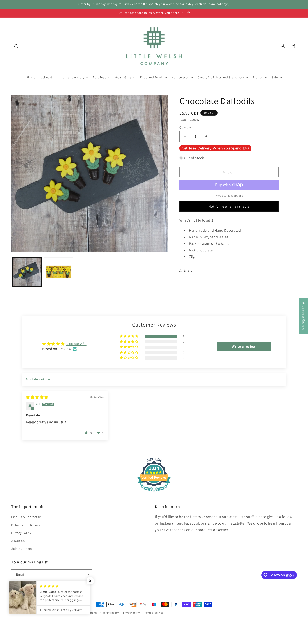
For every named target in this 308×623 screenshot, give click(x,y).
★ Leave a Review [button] (303, 316)
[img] (37, 397)
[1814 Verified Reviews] (154, 492)
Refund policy (111, 612)
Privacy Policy (21, 533)
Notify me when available (229, 206)
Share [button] (188, 270)
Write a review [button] (243, 346)
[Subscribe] (87, 574)
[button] (16, 46)
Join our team (21, 549)
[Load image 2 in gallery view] (58, 271)
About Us (18, 541)
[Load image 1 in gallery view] (26, 271)
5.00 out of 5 (76, 343)
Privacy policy (131, 612)
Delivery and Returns (26, 525)
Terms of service (153, 612)
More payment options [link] (229, 195)
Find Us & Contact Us (26, 517)
